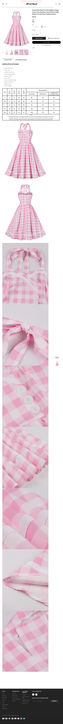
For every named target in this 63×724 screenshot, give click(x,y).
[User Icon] (56, 4)
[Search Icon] (6, 3)
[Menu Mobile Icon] (3, 4)
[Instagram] (33, 694)
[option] (16, 29)
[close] (60, 1)
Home (3, 7)
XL (42, 26)
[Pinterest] (36, 694)
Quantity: (34, 29)
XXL (45, 26)
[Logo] (31, 4)
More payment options (46, 45)
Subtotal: (34, 34)
